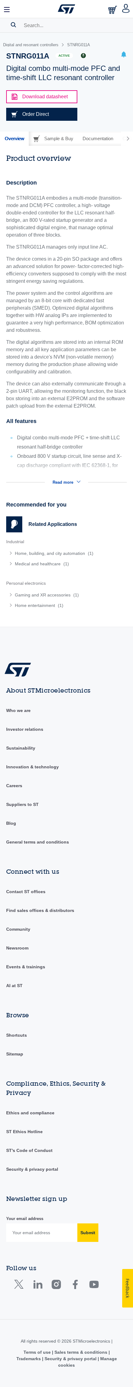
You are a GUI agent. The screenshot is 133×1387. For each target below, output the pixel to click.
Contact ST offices (25, 891)
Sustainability (20, 748)
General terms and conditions (37, 842)
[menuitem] (51, 553)
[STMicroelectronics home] (66, 9)
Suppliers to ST (22, 804)
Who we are (18, 710)
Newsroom (17, 948)
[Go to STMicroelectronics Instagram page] (56, 1286)
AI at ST (14, 985)
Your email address (24, 1218)
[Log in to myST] (126, 9)
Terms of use (38, 1352)
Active (64, 55)
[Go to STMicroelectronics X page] (20, 1286)
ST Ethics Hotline (24, 1131)
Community (18, 929)
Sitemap (14, 1053)
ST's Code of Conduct (29, 1150)
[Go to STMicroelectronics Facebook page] (75, 1286)
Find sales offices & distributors (40, 910)
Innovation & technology (32, 766)
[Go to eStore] (113, 9)
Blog (11, 823)
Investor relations (24, 729)
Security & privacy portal (32, 1169)
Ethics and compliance (30, 1112)
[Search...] (13, 24)
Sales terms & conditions (81, 1352)
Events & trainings (25, 966)
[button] (7, 9)
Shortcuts (16, 1035)
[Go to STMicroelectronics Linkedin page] (37, 1286)
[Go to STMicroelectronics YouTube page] (93, 1286)
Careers (14, 785)
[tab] (14, 139)
